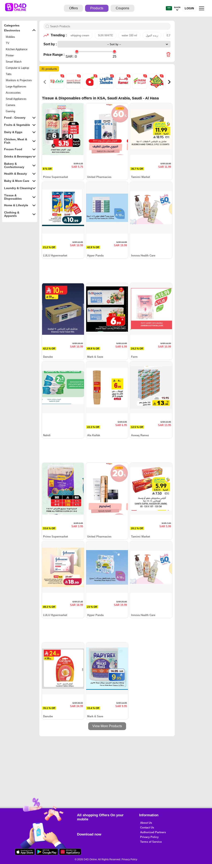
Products (96, 8)
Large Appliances (16, 86)
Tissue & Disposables (13, 197)
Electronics (12, 30)
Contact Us (147, 827)
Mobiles (10, 36)
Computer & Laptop (17, 67)
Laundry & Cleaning (18, 188)
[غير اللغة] (169, 8)
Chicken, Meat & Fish (15, 141)
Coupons (122, 8)
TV (7, 43)
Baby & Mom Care (16, 180)
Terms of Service (151, 841)
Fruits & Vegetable (17, 124)
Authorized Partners (153, 832)
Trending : (58, 35)
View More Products (107, 726)
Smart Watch (14, 61)
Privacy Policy (149, 837)
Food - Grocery (14, 117)
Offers (73, 8)
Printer (10, 55)
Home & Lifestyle (16, 205)
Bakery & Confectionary (14, 165)
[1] (123, 87)
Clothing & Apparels (11, 214)
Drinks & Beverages (18, 156)
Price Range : (54, 54)
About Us (146, 822)
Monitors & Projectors (19, 80)
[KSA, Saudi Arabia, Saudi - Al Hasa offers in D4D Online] (168, 55)
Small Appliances (16, 98)
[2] (57, 87)
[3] (74, 87)
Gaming (10, 111)
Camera (10, 105)
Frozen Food (13, 149)
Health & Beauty (15, 173)
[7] (156, 87)
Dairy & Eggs (13, 132)
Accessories (13, 92)
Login (189, 8)
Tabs (9, 74)
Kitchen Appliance (16, 49)
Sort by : (50, 44)
